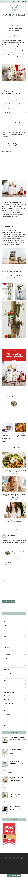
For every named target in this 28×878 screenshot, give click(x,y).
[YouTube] (18, 858)
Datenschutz (15, 862)
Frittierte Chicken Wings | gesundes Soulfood (21, 437)
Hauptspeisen (7, 647)
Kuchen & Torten (8, 669)
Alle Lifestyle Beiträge (8, 692)
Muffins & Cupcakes (9, 673)
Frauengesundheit (8, 703)
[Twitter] (14, 35)
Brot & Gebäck (7, 632)
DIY (5, 725)
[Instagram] (10, 858)
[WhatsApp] (22, 858)
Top (14, 871)
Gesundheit (7, 696)
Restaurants (7, 714)
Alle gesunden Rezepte (9, 618)
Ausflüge (6, 721)
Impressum (24, 862)
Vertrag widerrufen (14, 875)
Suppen (6, 643)
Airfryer (6, 621)
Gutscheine (5, 167)
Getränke (6, 684)
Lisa (14, 411)
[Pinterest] (14, 858)
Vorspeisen (7, 640)
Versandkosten (8, 757)
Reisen (6, 718)
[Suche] (25, 1)
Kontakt (4, 862)
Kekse (5, 680)
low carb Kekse (16, 165)
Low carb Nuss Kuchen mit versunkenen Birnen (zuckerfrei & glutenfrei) (7, 438)
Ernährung (6, 699)
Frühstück (6, 629)
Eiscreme (6, 676)
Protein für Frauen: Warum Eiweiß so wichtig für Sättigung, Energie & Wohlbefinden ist (14, 470)
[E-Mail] (17, 35)
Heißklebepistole (6, 157)
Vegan (5, 651)
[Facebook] (10, 35)
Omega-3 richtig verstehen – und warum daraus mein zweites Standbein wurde (14, 520)
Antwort (23, 535)
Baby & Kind (7, 710)
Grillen (5, 687)
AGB (9, 862)
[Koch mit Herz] (14, 12)
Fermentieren (7, 625)
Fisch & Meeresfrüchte (9, 662)
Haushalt (6, 706)
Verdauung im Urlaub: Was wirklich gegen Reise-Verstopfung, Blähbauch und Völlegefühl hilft (14, 496)
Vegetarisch (7, 654)
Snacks (6, 636)
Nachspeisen (7, 665)
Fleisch (5, 658)
